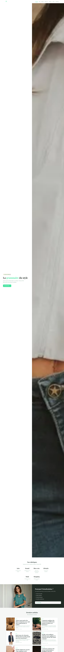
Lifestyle (50, 1)
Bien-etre (46, 1)
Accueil (36, 1)
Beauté (42, 1)
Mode (53, 1)
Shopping (57, 1)
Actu (39, 1)
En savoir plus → (7, 285)
